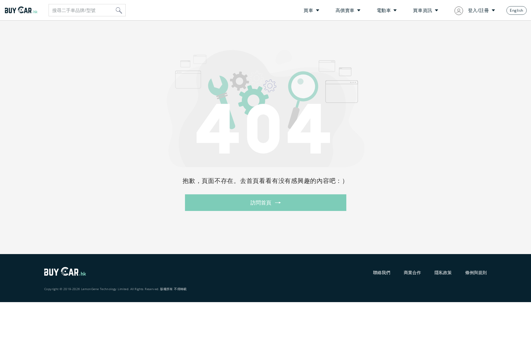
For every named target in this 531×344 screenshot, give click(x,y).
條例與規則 (476, 272)
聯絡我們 (381, 272)
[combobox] (87, 10)
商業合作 (412, 272)
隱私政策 (443, 272)
